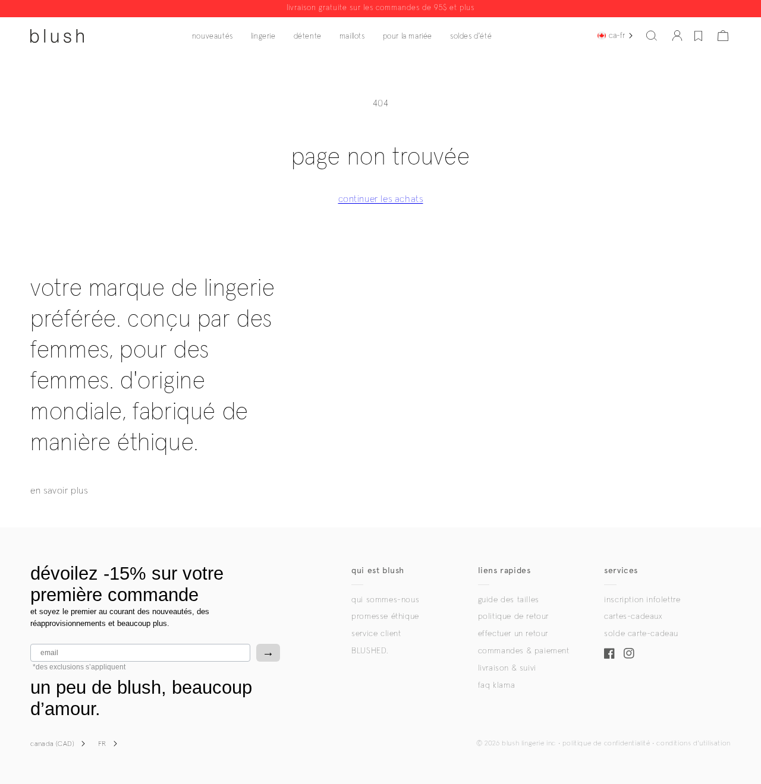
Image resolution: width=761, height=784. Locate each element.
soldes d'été (471, 36)
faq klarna (496, 685)
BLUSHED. (369, 651)
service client (376, 634)
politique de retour (513, 616)
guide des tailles (508, 600)
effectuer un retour (513, 634)
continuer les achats (380, 199)
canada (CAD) (52, 744)
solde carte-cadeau (641, 634)
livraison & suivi (507, 668)
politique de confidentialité (606, 743)
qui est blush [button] (377, 570)
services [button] (621, 570)
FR (102, 744)
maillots (352, 36)
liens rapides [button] (504, 570)
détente (308, 36)
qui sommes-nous (385, 600)
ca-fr (617, 35)
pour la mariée (407, 36)
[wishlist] (698, 36)
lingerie (263, 36)
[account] (677, 36)
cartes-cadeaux (633, 616)
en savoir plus (58, 490)
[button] (651, 36)
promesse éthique (385, 616)
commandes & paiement (524, 651)
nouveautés (212, 36)
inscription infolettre (642, 600)
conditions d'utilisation (693, 743)
